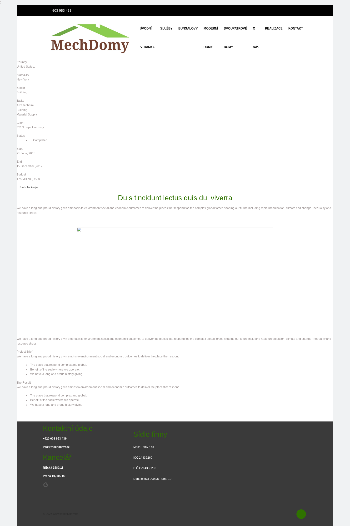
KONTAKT (295, 28)
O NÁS (256, 38)
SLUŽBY (166, 28)
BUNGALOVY (188, 28)
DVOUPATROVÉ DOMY (235, 38)
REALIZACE (274, 28)
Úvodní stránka (147, 38)
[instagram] (303, 10)
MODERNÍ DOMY (211, 38)
